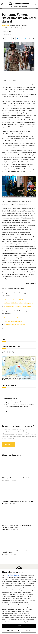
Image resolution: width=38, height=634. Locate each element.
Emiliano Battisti (7, 34)
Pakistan (18, 25)
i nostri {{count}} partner (12, 575)
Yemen (19, 28)
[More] (33, 38)
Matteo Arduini (5, 503)
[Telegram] (25, 38)
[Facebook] (9, 38)
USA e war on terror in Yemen (13, 321)
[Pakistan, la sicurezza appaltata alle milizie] (19, 467)
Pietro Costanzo (5, 480)
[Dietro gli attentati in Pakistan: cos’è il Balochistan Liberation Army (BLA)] (19, 540)
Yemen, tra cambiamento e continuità (15, 324)
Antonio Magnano (6, 529)
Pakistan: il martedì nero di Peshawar (15, 300)
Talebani (13, 28)
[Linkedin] (17, 38)
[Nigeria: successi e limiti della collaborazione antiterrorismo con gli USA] (19, 515)
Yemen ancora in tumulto (11, 318)
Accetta (19, 625)
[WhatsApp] (21, 38)
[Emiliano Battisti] (3, 34)
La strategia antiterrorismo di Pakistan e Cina (17, 306)
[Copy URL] (29, 38)
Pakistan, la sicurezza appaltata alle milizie (15, 478)
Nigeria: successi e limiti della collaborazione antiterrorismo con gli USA (16, 526)
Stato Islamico (6, 28)
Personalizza (10, 630)
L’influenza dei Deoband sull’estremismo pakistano (19, 303)
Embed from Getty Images (8, 175)
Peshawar (24, 25)
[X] (13, 38)
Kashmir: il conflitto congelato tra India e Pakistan (18, 501)
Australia (12, 25)
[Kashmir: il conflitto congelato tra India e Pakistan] (19, 491)
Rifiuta (28, 630)
